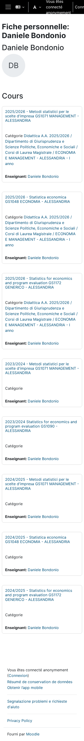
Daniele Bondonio (43, 176)
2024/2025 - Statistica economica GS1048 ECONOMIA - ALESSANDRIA (37, 539)
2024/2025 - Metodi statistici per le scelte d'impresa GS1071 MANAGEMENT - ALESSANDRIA (42, 484)
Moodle (32, 734)
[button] (20, 7)
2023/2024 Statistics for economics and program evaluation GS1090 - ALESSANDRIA (41, 426)
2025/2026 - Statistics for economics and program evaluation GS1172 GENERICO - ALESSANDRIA (38, 283)
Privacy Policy (19, 720)
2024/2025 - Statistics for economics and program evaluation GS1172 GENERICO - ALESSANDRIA (38, 595)
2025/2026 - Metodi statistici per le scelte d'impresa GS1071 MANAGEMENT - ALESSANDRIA (42, 116)
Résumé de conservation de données (39, 681)
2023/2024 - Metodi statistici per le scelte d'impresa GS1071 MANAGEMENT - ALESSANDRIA (42, 368)
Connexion (18, 675)
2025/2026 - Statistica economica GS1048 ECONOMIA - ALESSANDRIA (37, 199)
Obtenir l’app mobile (25, 687)
